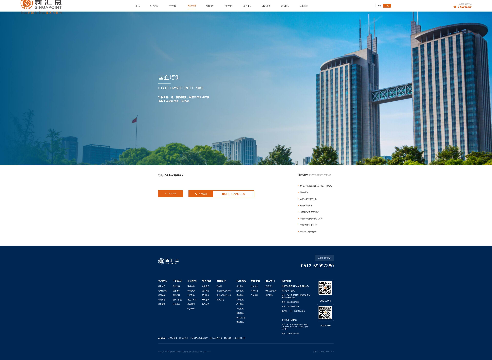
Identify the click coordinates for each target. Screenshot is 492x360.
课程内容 (176, 286)
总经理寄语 (162, 291)
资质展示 (205, 286)
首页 (138, 6)
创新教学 (176, 295)
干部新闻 (254, 295)
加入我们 (285, 6)
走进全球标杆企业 (224, 295)
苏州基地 (240, 286)
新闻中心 (247, 6)
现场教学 (176, 291)
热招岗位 (269, 286)
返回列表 (172, 194)
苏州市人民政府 (216, 338)
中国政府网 (172, 338)
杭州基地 (240, 304)
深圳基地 (240, 291)
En (379, 6)
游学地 (219, 286)
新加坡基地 (240, 318)
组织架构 (161, 295)
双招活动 (205, 295)
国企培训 (192, 5)
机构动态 (254, 286)
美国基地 (240, 322)
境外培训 (210, 6)
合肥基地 (240, 300)
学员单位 (205, 304)
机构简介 (154, 6)
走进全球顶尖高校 (224, 291)
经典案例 (176, 304)
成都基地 (240, 295)
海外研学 (229, 6)
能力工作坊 (177, 300)
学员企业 (191, 309)
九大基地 (266, 6)
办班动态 (254, 291)
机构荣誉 (161, 304)
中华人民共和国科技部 (199, 338)
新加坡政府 (183, 338)
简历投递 (269, 295)
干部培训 (173, 6)
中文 (387, 6)
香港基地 (240, 313)
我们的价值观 (270, 291)
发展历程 (161, 300)
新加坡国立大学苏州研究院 (234, 338)
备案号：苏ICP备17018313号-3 (323, 352)
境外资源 (205, 291)
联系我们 (303, 6)
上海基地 (240, 309)
